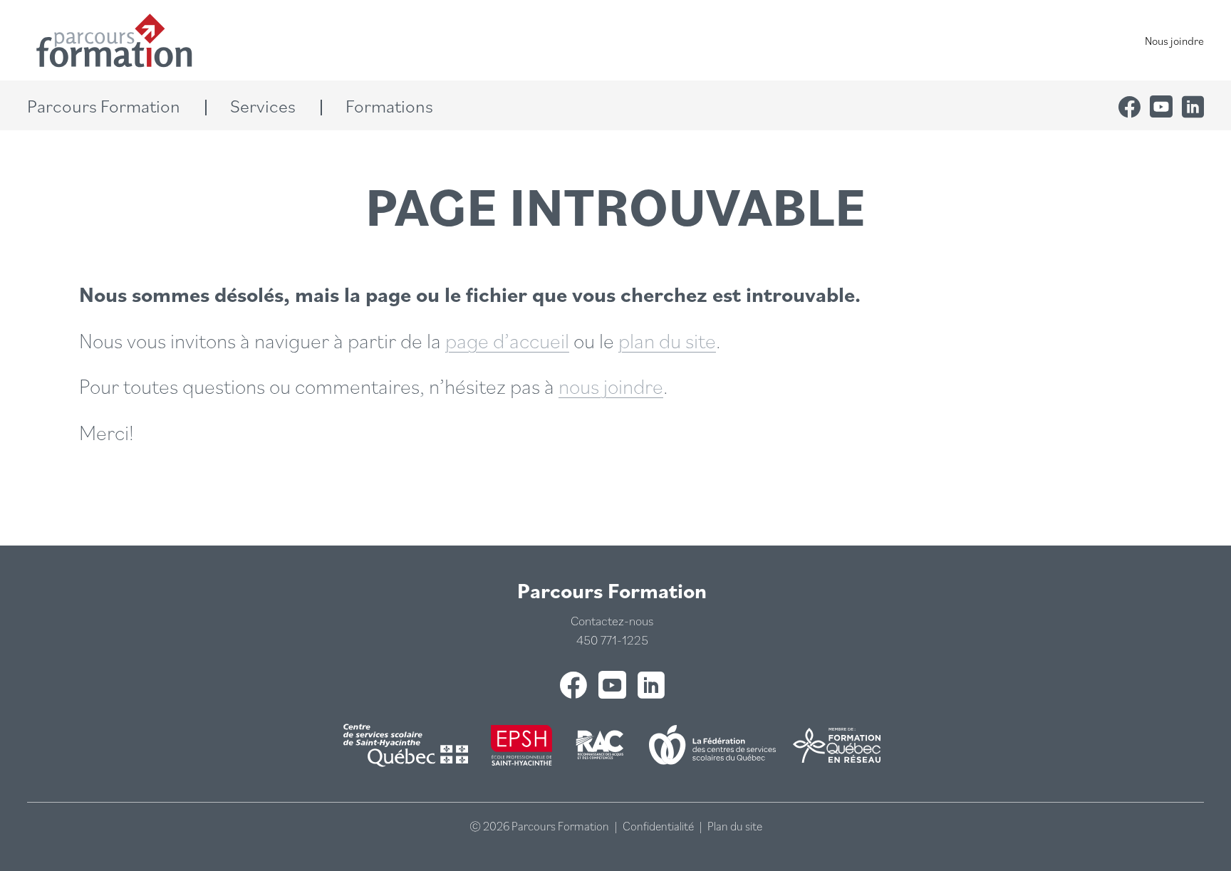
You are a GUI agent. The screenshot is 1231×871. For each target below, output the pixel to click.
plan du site (667, 340)
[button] (116, 105)
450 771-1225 (612, 640)
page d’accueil (507, 340)
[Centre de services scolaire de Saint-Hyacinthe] (408, 745)
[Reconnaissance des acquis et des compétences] (600, 745)
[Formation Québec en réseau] (837, 745)
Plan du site (734, 826)
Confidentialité (658, 826)
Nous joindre (1174, 40)
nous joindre (611, 386)
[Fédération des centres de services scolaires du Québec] (712, 745)
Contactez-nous (612, 620)
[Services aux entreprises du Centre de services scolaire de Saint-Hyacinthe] (521, 745)
